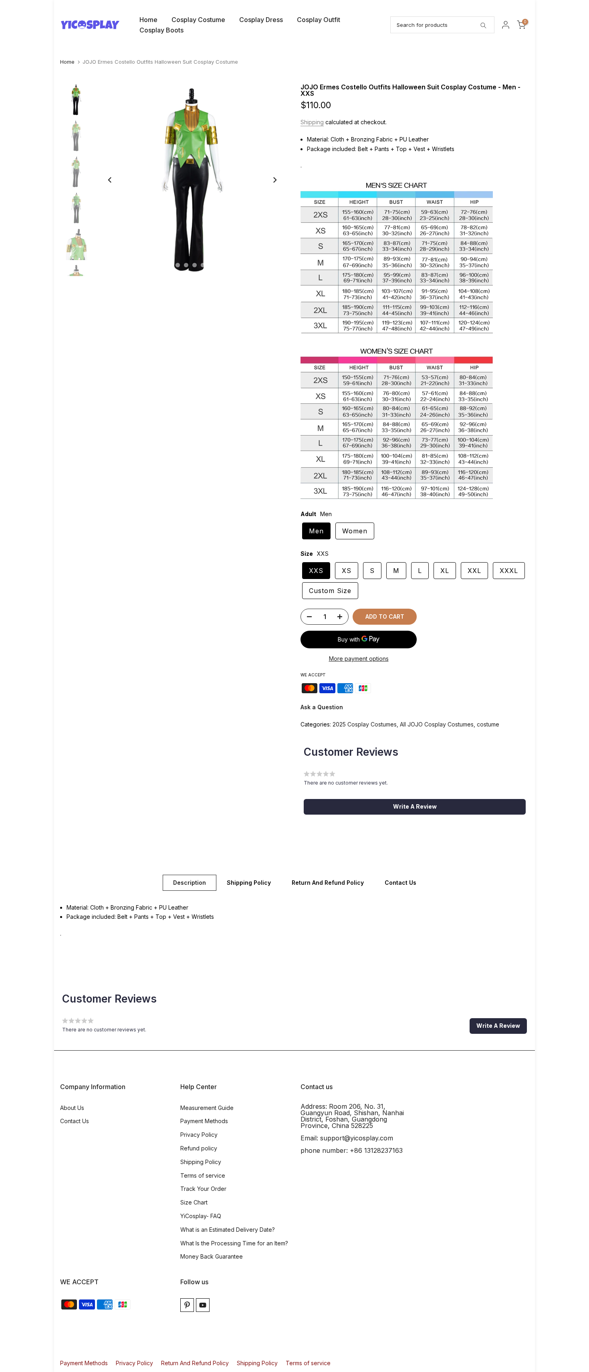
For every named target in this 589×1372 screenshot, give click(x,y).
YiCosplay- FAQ (200, 1216)
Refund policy (198, 1148)
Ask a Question (322, 707)
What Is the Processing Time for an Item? (234, 1243)
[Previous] (110, 180)
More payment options (359, 658)
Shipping (312, 122)
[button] (415, 806)
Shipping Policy (249, 882)
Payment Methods (204, 1121)
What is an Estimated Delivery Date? (227, 1229)
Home (148, 20)
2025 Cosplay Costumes (365, 724)
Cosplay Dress (261, 20)
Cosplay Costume (198, 20)
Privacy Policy (199, 1134)
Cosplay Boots (161, 30)
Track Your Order (203, 1188)
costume (488, 724)
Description (189, 882)
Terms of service (202, 1175)
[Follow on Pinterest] (187, 1305)
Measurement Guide (207, 1107)
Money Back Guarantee (211, 1256)
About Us (72, 1107)
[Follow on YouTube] (203, 1305)
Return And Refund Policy (328, 882)
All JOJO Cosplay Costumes (437, 724)
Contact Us (400, 882)
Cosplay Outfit (318, 20)
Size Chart (194, 1202)
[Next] (274, 180)
